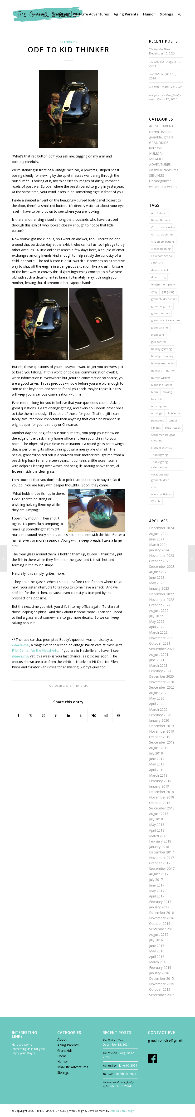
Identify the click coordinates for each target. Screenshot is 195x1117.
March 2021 (158, 665)
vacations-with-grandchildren (161, 477)
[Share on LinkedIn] (68, 715)
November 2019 (161, 731)
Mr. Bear (154, 86)
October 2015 (159, 989)
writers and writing (163, 186)
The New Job (156, 62)
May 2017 (156, 890)
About (62, 1039)
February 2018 (160, 841)
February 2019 (160, 781)
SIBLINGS (156, 175)
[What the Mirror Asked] (191, 558)
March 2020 (158, 709)
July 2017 (156, 879)
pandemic (157, 420)
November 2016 (161, 918)
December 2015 (161, 978)
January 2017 (159, 907)
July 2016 (156, 940)
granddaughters (161, 137)
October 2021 (159, 643)
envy (154, 292)
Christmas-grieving (163, 227)
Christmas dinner (162, 234)
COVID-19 (157, 263)
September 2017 (162, 868)
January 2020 (159, 720)
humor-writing (160, 377)
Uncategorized (160, 181)
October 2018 (159, 802)
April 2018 (156, 830)
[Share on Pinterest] (56, 715)
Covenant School (162, 256)
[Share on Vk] (94, 715)
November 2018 (161, 797)
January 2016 (159, 973)
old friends (173, 413)
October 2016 (159, 923)
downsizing (158, 277)
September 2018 (162, 808)
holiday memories (163, 363)
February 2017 (160, 901)
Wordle (156, 501)
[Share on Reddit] (106, 715)
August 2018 (158, 813)
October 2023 (159, 561)
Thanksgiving (159, 454)
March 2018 (158, 835)
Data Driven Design (122, 1110)
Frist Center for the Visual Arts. (35, 650)
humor (170, 370)
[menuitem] (41, 14)
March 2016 (158, 962)
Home (62, 1056)
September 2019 (162, 742)
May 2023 (156, 583)
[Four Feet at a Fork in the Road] (3, 558)
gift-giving (168, 292)
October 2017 (159, 863)
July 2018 (156, 819)
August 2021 (158, 654)
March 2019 (158, 775)
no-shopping (159, 406)
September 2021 (162, 649)
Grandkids (65, 1050)
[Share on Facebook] (18, 715)
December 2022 (161, 594)
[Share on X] (31, 715)
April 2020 (156, 703)
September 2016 (162, 929)
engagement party (163, 284)
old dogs (156, 413)
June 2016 (156, 945)
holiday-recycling (162, 356)
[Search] (179, 14)
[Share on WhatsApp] (43, 715)
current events (160, 131)
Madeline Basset (161, 385)
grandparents (159, 327)
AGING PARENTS (162, 126)
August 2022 (158, 610)
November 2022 (161, 599)
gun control (158, 341)
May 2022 (156, 621)
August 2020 (158, 693)
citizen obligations (162, 241)
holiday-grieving (161, 349)
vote (154, 487)
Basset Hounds (160, 220)
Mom (154, 392)
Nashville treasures (163, 170)
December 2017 (161, 852)
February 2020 (160, 715)
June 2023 (156, 577)
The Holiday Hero (159, 49)
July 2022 (156, 616)
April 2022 (156, 627)
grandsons (157, 334)
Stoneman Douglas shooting (163, 437)
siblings (156, 427)
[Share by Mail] (118, 715)
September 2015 (162, 995)
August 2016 (158, 934)
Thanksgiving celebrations (159, 464)
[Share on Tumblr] (81, 715)
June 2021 (156, 660)
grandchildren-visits (163, 299)
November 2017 (161, 857)
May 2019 (156, 764)
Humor (62, 1061)
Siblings (63, 1072)
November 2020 (161, 682)
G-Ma (84, 685)
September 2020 (162, 687)
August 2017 (158, 874)
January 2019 (159, 786)
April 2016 (156, 956)
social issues (172, 427)
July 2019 (156, 753)
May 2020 (156, 698)
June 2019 (156, 758)
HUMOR (155, 153)
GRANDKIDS (68, 42)
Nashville (157, 399)
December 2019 (161, 726)
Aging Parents (68, 1045)
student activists (161, 447)
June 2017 (156, 885)
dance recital (159, 270)
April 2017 (156, 896)
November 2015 (161, 984)
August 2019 (158, 747)
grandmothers (160, 313)
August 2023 (158, 572)
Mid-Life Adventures (72, 1067)
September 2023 (162, 566)
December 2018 (161, 791)
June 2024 (156, 539)
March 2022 (158, 632)
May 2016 (156, 951)
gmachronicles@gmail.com (168, 1040)
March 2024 (158, 544)
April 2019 (156, 770)
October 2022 (159, 605)
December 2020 (161, 676)
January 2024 (159, 550)
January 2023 (159, 588)
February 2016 (160, 967)
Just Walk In (156, 74)
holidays (155, 148)
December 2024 (161, 528)
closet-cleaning (161, 248)
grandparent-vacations (165, 320)
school (173, 420)
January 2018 (159, 846)
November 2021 (161, 638)
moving (167, 392)
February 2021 (160, 671)
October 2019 (159, 737)
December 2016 (161, 912)
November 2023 (161, 555)
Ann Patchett (159, 213)
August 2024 (158, 533)
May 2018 (156, 824)
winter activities (161, 494)
